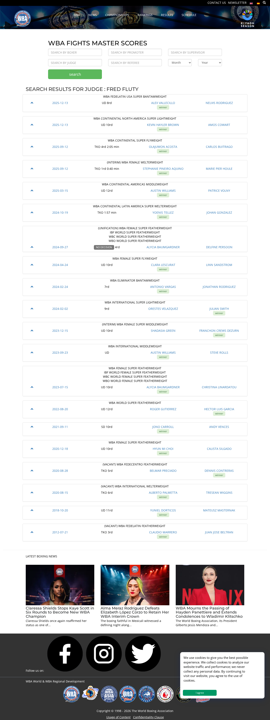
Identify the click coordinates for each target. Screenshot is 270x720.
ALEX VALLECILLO (163, 103)
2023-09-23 (60, 353)
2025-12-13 (60, 103)
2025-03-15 (60, 191)
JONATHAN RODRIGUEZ (219, 287)
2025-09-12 (60, 147)
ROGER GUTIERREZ (163, 409)
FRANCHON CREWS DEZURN (219, 331)
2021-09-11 (60, 427)
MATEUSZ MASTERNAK (219, 510)
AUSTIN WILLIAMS (163, 191)
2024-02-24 (60, 287)
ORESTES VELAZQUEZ (163, 309)
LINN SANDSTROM (219, 265)
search (75, 74)
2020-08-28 (60, 471)
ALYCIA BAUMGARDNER (163, 247)
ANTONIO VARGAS (163, 287)
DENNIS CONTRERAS (219, 471)
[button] (32, 103)
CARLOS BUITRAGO (219, 147)
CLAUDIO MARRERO (163, 532)
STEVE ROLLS (219, 353)
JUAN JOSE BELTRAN (219, 532)
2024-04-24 (60, 265)
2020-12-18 (60, 449)
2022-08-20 (60, 409)
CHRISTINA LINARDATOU (219, 387)
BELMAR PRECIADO (163, 471)
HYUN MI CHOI (163, 449)
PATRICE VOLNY (219, 191)
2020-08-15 (60, 493)
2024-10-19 (60, 212)
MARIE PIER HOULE (219, 169)
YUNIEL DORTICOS (163, 510)
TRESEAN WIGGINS (219, 493)
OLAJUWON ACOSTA (163, 147)
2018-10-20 (60, 510)
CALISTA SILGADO (219, 449)
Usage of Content (118, 717)
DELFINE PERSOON (219, 247)
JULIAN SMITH (219, 309)
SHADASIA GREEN (163, 331)
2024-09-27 (60, 247)
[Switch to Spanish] (258, 2)
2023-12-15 (60, 331)
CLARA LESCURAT (163, 265)
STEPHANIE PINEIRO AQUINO (163, 169)
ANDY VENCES (219, 427)
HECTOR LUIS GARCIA (219, 409)
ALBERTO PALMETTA (163, 493)
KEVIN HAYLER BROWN (163, 125)
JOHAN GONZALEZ (219, 212)
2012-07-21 (60, 532)
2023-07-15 (60, 387)
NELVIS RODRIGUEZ (219, 103)
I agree (200, 692)
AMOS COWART (219, 125)
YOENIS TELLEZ (163, 212)
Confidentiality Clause (148, 717)
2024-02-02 (60, 309)
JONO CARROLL (163, 427)
